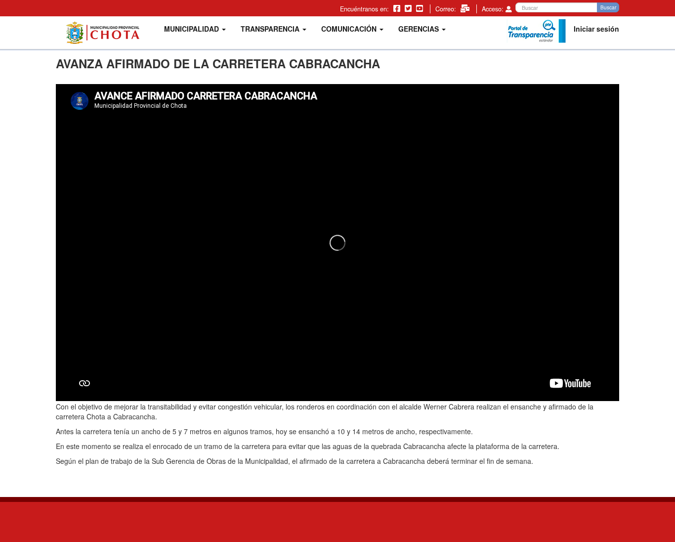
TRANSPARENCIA (271, 29)
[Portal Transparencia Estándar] (536, 31)
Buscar (608, 7)
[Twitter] (409, 7)
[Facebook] (397, 7)
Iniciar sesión (596, 29)
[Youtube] (420, 7)
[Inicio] (106, 32)
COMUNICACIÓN (350, 29)
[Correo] (466, 7)
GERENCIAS (419, 29)
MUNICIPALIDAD (192, 29)
